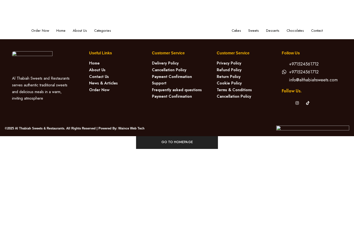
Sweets (253, 30)
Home (61, 30)
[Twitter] (297, 102)
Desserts (272, 30)
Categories (102, 30)
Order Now (40, 30)
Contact (317, 30)
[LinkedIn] (307, 102)
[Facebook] (286, 102)
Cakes (236, 30)
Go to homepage (177, 142)
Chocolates (295, 30)
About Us (80, 30)
